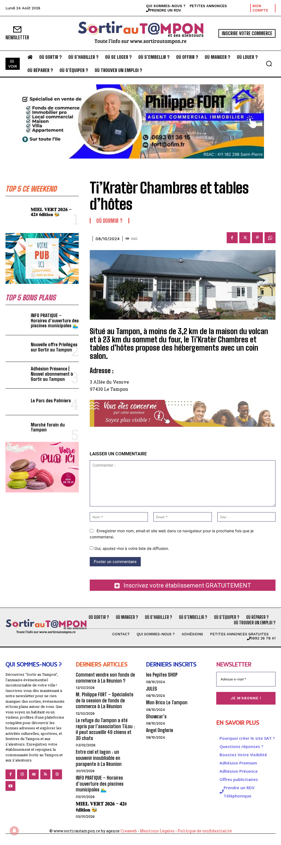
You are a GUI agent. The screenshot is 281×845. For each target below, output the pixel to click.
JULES (151, 689)
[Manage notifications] (14, 830)
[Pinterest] (257, 237)
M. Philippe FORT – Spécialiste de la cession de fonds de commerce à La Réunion (104, 700)
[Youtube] (10, 786)
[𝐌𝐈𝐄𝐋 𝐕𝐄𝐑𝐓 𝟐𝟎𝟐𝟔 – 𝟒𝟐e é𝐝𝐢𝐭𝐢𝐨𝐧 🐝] (16, 213)
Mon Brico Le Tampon (166, 702)
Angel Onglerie (159, 730)
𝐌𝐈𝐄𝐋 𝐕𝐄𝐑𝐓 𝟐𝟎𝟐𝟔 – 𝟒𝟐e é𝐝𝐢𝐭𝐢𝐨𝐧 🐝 (51, 211)
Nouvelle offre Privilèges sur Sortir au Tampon (54, 347)
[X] (244, 237)
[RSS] (45, 774)
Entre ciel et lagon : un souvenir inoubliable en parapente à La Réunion (99, 758)
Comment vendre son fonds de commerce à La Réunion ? (105, 678)
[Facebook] (232, 237)
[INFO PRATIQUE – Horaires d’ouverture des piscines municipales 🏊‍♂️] (16, 322)
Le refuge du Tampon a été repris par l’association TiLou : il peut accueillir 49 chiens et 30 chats (105, 729)
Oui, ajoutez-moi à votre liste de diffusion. (131, 548)
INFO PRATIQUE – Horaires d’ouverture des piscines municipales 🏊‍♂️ (55, 320)
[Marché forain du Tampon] (16, 428)
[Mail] (34, 774)
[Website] (57, 774)
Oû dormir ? (109, 220)
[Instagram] (22, 774)
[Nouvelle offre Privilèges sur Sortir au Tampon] (16, 348)
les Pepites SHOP (162, 675)
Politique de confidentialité (205, 830)
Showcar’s (156, 716)
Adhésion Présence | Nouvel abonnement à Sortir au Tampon (52, 374)
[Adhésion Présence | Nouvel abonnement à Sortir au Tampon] (16, 375)
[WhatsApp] (270, 237)
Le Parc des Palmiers (51, 400)
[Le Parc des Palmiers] (16, 402)
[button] (269, 63)
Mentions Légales (157, 830)
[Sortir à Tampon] (140, 33)
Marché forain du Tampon (48, 427)
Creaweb (128, 830)
